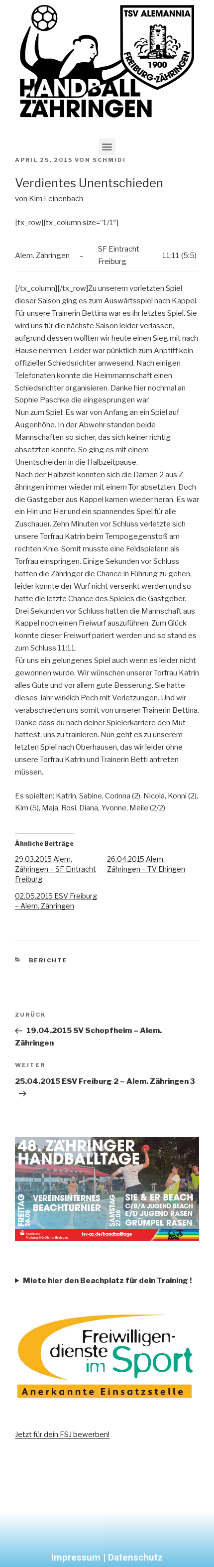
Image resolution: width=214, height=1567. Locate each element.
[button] (107, 146)
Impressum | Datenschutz (107, 1557)
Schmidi (109, 159)
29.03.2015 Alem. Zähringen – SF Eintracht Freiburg (55, 869)
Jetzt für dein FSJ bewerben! (62, 1434)
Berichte (48, 960)
